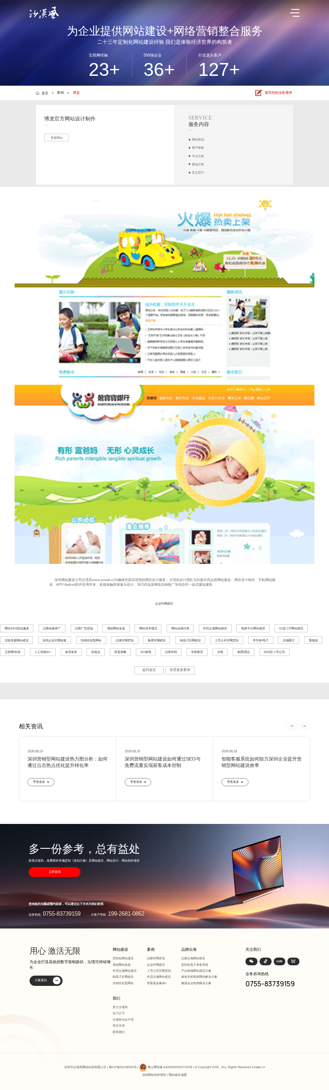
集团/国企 (243, 651)
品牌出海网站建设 (193, 958)
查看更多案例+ (157, 983)
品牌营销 (171, 651)
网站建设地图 (178, 1074)
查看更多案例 (180, 670)
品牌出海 (189, 949)
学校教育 (197, 651)
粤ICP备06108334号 (123, 1067)
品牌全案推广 (52, 628)
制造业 (95, 651)
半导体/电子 (261, 640)
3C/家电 (146, 651)
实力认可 (119, 1013)
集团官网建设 (157, 640)
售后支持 (119, 1025)
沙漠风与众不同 (123, 1019)
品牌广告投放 (84, 628)
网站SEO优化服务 (17, 628)
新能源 (313, 640)
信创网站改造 (116, 628)
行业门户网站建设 (291, 628)
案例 (60, 93)
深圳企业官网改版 (54, 640)
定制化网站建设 (123, 958)
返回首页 (149, 670)
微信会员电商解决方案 (196, 983)
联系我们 (119, 1032)
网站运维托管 (180, 628)
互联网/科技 (13, 651)
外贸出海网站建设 (215, 628)
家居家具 (71, 651)
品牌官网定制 (125, 640)
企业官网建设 (164, 603)
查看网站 (57, 138)
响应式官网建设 (190, 640)
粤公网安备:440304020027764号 (170, 1067)
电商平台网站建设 (253, 628)
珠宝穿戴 (120, 651)
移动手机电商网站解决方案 (199, 977)
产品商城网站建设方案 (196, 971)
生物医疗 (289, 640)
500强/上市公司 (274, 651)
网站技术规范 (148, 628)
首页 (45, 93)
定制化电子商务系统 (194, 965)
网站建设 (120, 949)
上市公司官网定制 (227, 640)
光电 (220, 651)
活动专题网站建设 (17, 640)
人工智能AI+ (42, 651)
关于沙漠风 (120, 1007)
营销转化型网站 (91, 640)
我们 (116, 998)
